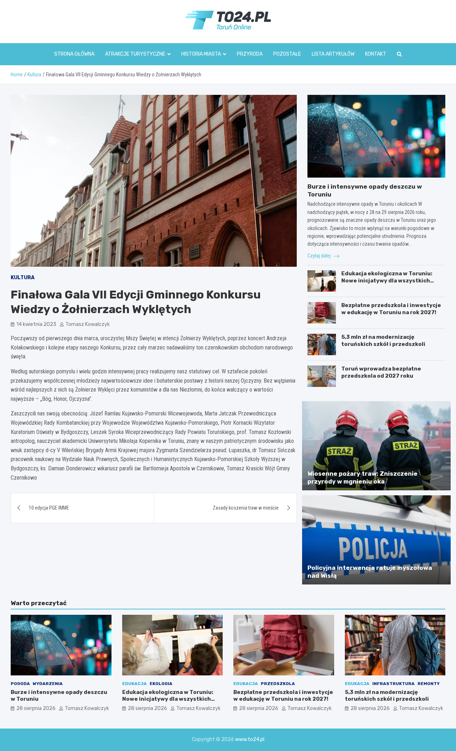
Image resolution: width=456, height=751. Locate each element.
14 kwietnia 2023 (36, 324)
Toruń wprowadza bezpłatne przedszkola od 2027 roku (381, 372)
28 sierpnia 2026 (36, 708)
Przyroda (250, 54)
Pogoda (20, 683)
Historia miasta (201, 54)
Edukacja (134, 683)
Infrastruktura (393, 683)
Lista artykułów (333, 54)
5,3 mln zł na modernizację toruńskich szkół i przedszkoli (383, 340)
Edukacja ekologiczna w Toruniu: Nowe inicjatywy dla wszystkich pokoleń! (386, 280)
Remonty (429, 683)
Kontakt (375, 54)
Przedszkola (278, 683)
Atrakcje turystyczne (135, 54)
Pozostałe (287, 54)
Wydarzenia (48, 683)
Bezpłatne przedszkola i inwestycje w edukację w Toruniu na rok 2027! (391, 309)
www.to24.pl (249, 739)
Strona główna (74, 54)
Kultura (23, 278)
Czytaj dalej (319, 256)
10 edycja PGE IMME (49, 508)
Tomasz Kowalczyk (88, 324)
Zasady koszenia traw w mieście (246, 508)
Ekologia (161, 683)
